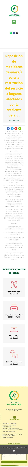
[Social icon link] (11, 33)
